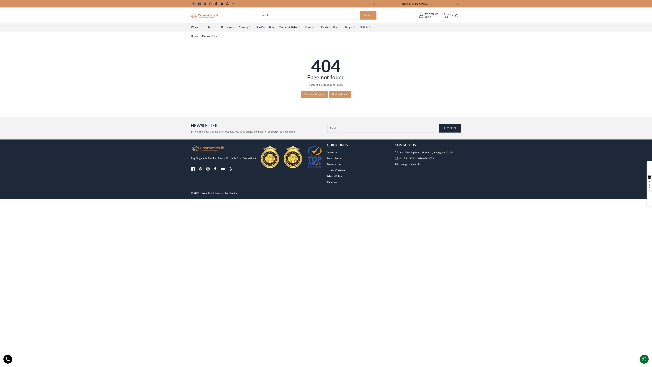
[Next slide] (458, 3)
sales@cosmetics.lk (410, 164)
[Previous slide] (374, 3)
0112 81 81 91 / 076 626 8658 (417, 158)
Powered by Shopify (226, 193)
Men (210, 27)
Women (195, 27)
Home (194, 36)
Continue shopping (314, 94)
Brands (309, 27)
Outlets (364, 27)
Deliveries (332, 152)
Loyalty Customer (336, 170)
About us (332, 182)
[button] (451, 15)
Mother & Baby (288, 27)
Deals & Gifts (329, 27)
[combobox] (318, 15)
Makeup (243, 27)
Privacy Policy (334, 176)
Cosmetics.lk (207, 193)
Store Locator (334, 164)
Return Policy (334, 158)
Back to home (340, 94)
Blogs (348, 27)
